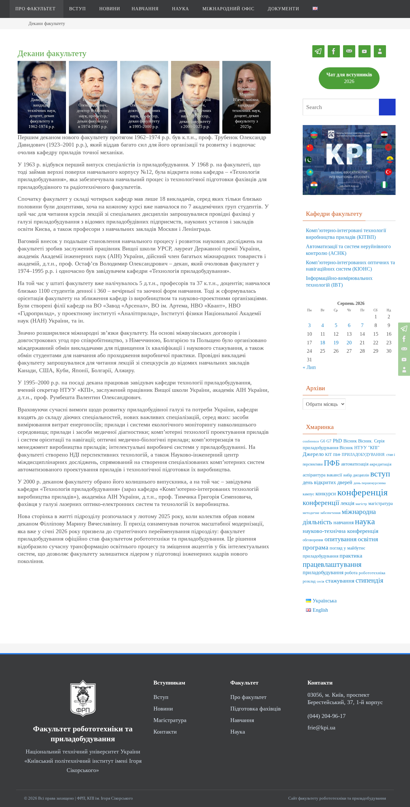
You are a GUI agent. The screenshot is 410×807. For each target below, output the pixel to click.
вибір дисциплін (356, 475)
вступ (380, 473)
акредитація (380, 464)
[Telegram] (403, 329)
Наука (237, 731)
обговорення (313, 540)
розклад (309, 581)
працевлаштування (332, 564)
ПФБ (332, 462)
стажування (339, 580)
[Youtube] (403, 359)
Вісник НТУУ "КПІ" (360, 447)
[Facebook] (403, 339)
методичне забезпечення (321, 513)
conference (311, 441)
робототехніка (372, 573)
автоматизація (354, 464)
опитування (340, 538)
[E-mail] (403, 349)
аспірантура (314, 475)
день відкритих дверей (327, 482)
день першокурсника (370, 483)
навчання (343, 522)
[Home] (17, 23)
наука (365, 521)
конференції (321, 503)
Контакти (165, 731)
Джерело (313, 454)
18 (322, 342)
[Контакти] (403, 370)
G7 (329, 441)
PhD (337, 441)
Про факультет (248, 697)
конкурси (326, 494)
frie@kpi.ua (321, 727)
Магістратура (169, 720)
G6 (322, 441)
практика (351, 555)
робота (351, 572)
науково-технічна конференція (340, 531)
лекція (347, 503)
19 (336, 342)
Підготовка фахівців (255, 708)
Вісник (350, 441)
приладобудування (323, 572)
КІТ (328, 454)
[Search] (387, 107)
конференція (362, 492)
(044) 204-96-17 (327, 716)
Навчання (242, 720)
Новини (163, 708)
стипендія (369, 580)
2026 (349, 78)
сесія (320, 581)
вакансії (334, 475)
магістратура (380, 503)
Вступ (160, 697)
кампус (308, 494)
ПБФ (336, 455)
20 (349, 342)
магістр (361, 504)
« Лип (309, 367)
